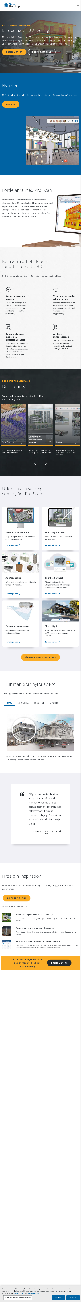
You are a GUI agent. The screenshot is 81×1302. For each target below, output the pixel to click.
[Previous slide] (35, 463)
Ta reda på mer (11, 545)
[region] (40, 434)
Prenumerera (14, 52)
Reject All (73, 1297)
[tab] (9, 703)
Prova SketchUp (42, 52)
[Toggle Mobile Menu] (78, 5)
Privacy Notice (33, 1293)
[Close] (77, 1289)
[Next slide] (46, 463)
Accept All (58, 1297)
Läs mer (10, 104)
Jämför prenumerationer (40, 657)
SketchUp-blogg (16, 898)
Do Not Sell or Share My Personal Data (18, 1297)
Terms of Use (19, 1293)
